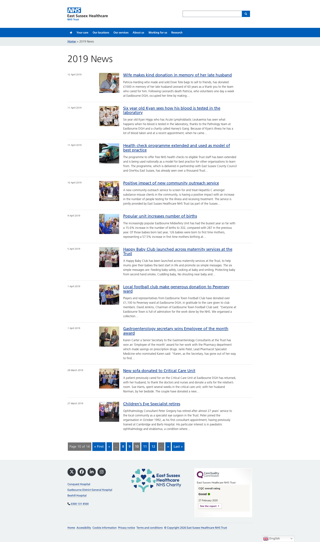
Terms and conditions (149, 527)
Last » (178, 446)
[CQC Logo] (208, 477)
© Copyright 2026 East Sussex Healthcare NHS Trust (195, 527)
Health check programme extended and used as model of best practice (176, 147)
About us (138, 32)
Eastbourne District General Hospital (90, 489)
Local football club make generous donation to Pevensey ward (176, 289)
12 (153, 446)
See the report (208, 506)
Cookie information (104, 527)
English (274, 538)
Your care (82, 32)
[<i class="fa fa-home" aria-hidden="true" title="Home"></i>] (71, 32)
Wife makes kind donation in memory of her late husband (177, 75)
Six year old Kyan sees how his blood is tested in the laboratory (171, 110)
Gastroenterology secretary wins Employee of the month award (175, 330)
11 (145, 446)
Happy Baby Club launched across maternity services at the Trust (177, 251)
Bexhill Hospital (77, 495)
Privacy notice (126, 527)
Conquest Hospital (79, 484)
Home (71, 527)
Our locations (101, 32)
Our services (121, 32)
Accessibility (83, 527)
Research (176, 32)
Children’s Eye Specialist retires (151, 403)
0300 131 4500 (80, 503)
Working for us (157, 32)
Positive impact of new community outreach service (171, 183)
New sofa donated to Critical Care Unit (159, 370)
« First (99, 446)
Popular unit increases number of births (160, 216)
